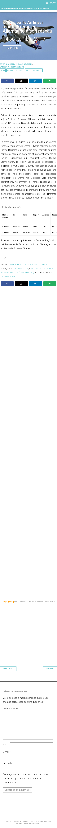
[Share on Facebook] (7, 81)
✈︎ (34, 64)
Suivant (50, 668)
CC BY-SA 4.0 (21, 268)
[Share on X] (21, 81)
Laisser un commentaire (12, 67)
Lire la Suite (12, 48)
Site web (7, 763)
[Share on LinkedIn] (35, 81)
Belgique (28, 64)
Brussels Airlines (15, 70)
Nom (6, 744)
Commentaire (10, 708)
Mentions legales (12, 821)
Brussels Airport (34, 70)
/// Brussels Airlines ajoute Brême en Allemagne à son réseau (27, 27)
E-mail (7, 751)
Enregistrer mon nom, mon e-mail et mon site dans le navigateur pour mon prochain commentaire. (27, 778)
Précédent (8, 668)
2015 (3, 70)
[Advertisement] (29, 414)
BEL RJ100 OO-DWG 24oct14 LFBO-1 (29, 264)
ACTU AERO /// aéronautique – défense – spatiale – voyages (25, 9)
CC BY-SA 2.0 (8, 276)
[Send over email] (49, 81)
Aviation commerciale (11, 64)
